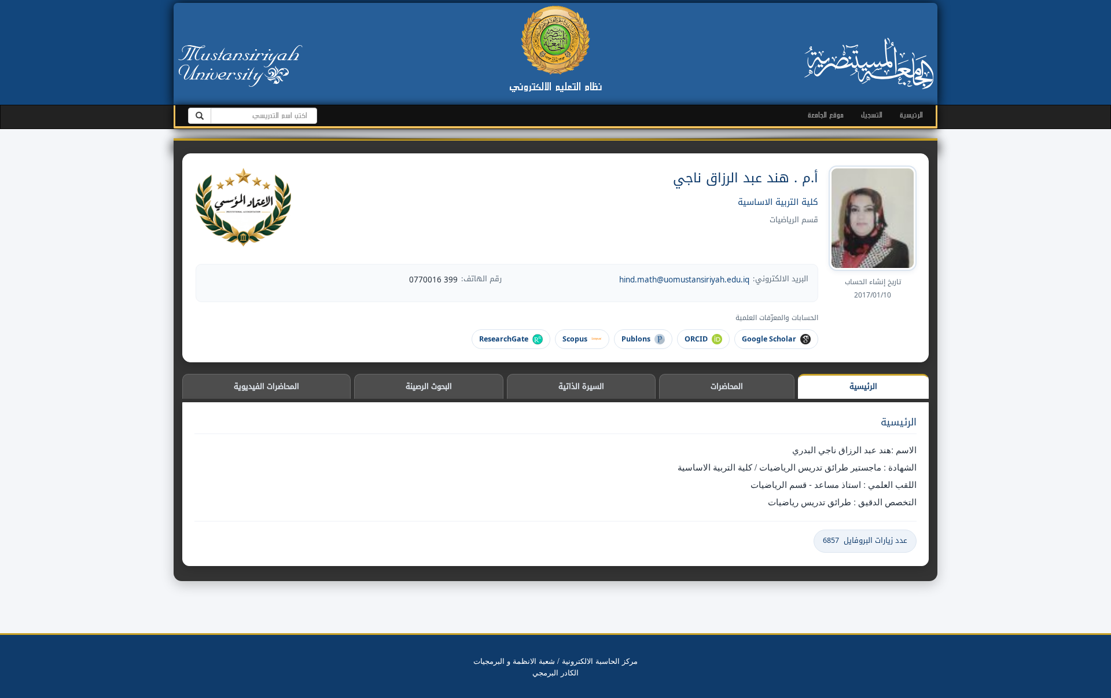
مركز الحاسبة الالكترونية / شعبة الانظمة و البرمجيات (555, 660)
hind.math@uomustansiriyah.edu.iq (684, 279)
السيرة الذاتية (581, 386)
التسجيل (871, 115)
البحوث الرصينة (429, 386)
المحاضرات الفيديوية (266, 386)
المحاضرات (727, 386)
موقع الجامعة (826, 115)
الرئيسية (911, 115)
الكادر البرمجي (555, 672)
